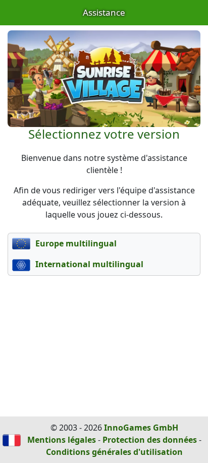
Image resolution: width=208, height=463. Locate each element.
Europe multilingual (75, 243)
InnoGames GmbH (141, 427)
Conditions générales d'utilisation (114, 451)
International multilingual (88, 264)
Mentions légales (61, 439)
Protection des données (149, 439)
